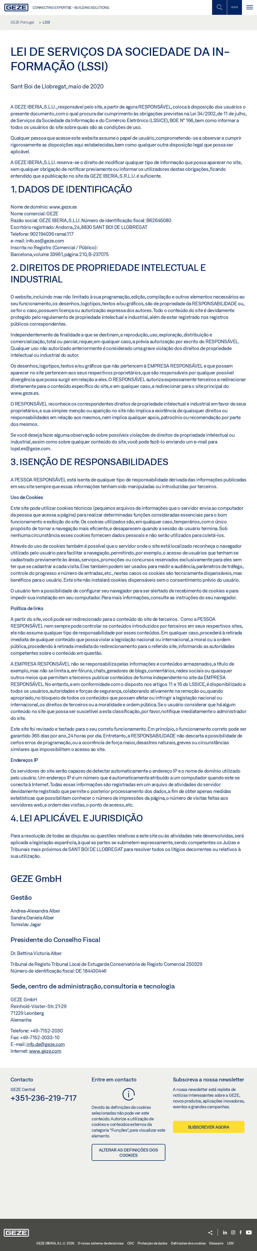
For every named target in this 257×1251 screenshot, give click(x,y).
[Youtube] (248, 1233)
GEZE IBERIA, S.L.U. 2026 (55, 1243)
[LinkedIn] (225, 1233)
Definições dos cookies (188, 1243)
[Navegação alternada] (249, 7)
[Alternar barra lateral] (234, 7)
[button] (210, 1233)
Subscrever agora (208, 1127)
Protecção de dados (153, 1243)
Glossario (216, 1243)
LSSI (230, 1243)
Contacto (22, 1079)
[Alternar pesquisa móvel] (219, 7)
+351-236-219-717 (44, 1097)
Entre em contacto (114, 1079)
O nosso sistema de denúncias (101, 1243)
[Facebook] (240, 1233)
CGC (130, 1243)
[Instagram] (233, 1233)
